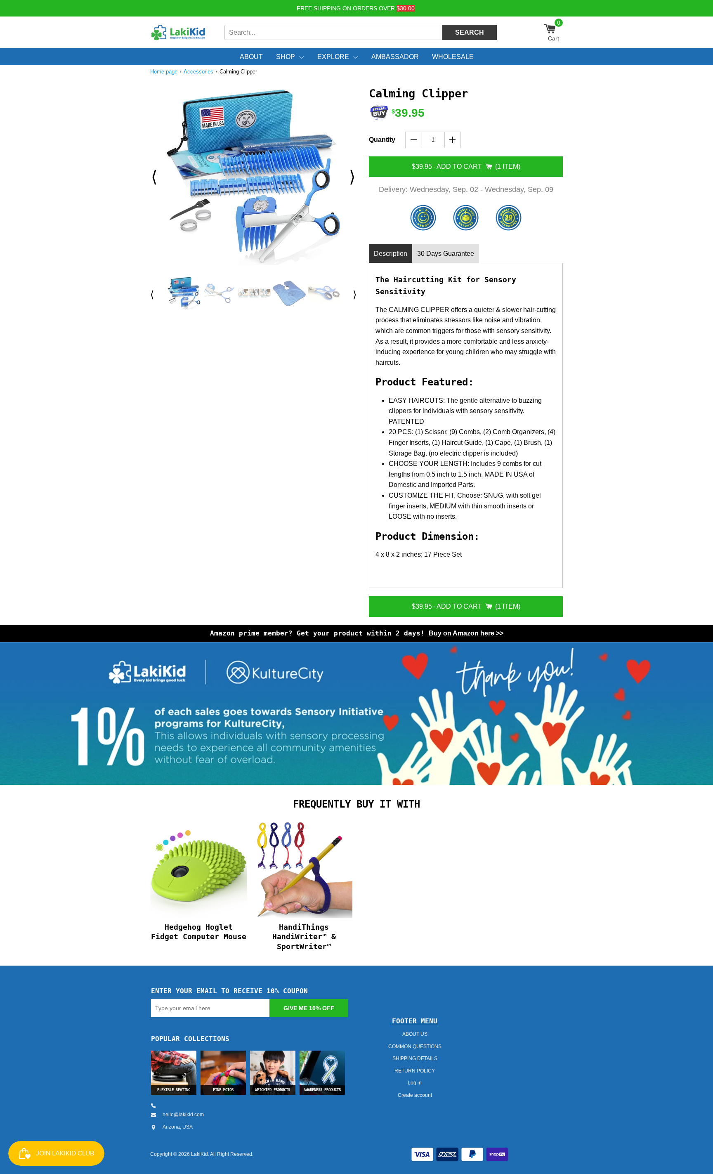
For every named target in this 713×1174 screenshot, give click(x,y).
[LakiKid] (179, 32)
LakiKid (199, 1154)
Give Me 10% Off (308, 1008)
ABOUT (251, 56)
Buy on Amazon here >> (466, 633)
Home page (163, 72)
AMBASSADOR (395, 56)
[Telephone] (157, 1105)
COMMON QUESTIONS (414, 1046)
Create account (415, 1095)
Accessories (198, 72)
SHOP (285, 56)
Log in (415, 1083)
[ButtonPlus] (452, 140)
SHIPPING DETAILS (414, 1058)
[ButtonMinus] (413, 140)
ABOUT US (414, 1034)
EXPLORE (333, 56)
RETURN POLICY (414, 1071)
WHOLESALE (453, 56)
